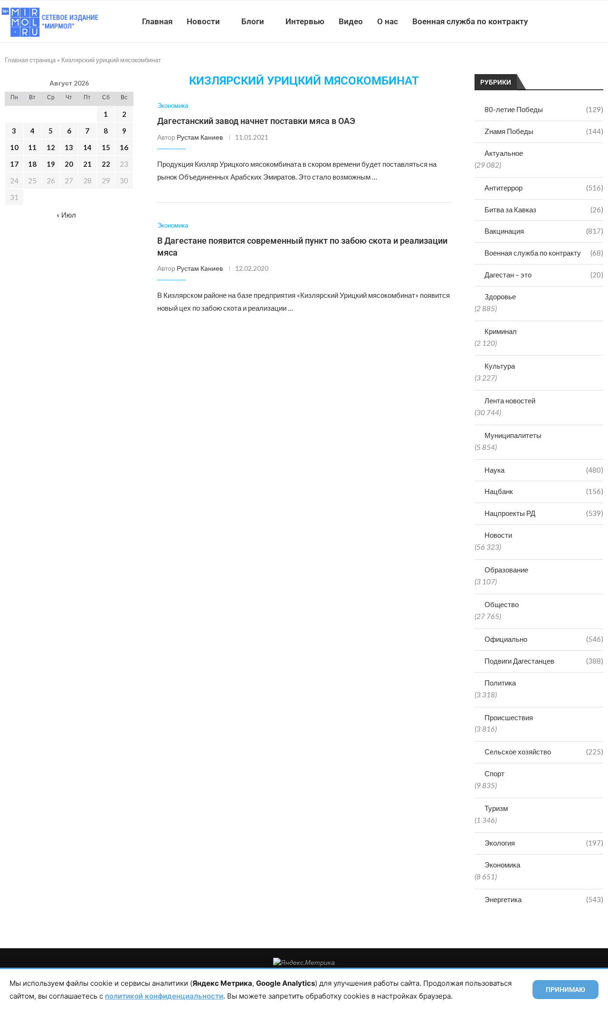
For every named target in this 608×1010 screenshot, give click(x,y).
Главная (157, 21)
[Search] (603, 21)
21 (87, 164)
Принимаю (565, 989)
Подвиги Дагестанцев (543, 661)
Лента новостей (509, 400)
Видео (351, 21)
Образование (506, 569)
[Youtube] (558, 21)
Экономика (502, 864)
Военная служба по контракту (470, 21)
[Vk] (568, 21)
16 (124, 147)
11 (32, 147)
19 (51, 164)
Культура (499, 366)
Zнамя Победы (543, 131)
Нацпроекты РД (543, 513)
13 (69, 147)
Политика (500, 682)
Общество (501, 604)
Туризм (496, 808)
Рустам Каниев (200, 137)
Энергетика (543, 899)
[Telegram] (578, 21)
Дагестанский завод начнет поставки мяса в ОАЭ (256, 121)
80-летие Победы (543, 109)
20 (69, 164)
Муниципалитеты (513, 435)
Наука (543, 470)
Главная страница (30, 60)
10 (14, 147)
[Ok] (588, 21)
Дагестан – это (543, 274)
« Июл (66, 214)
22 (106, 164)
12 (51, 147)
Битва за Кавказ (543, 209)
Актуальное (503, 153)
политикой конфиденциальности (164, 995)
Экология (543, 842)
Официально (543, 639)
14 (87, 147)
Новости (203, 21)
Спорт (494, 773)
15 (106, 147)
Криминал (500, 331)
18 (32, 164)
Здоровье (500, 296)
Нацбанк (543, 491)
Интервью (304, 21)
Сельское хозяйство (543, 751)
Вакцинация (543, 231)
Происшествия (508, 717)
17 (14, 164)
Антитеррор (543, 187)
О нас (387, 21)
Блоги (252, 21)
